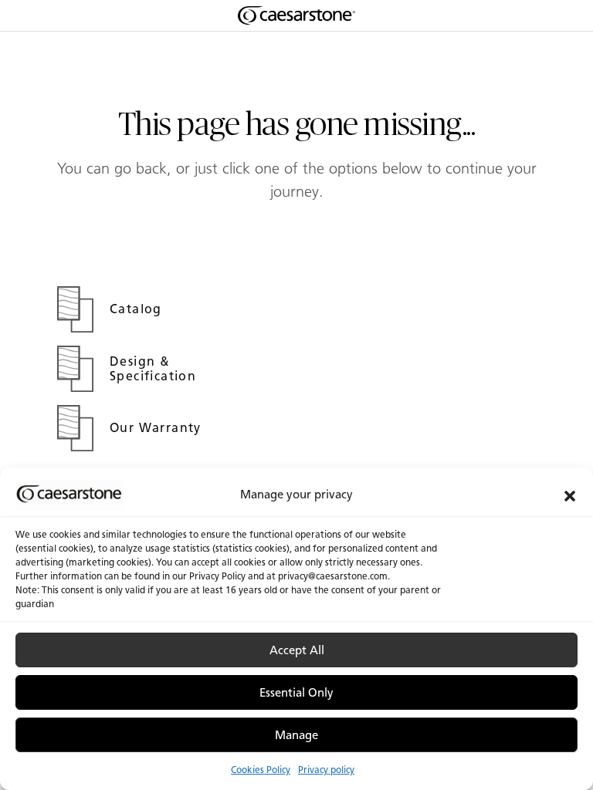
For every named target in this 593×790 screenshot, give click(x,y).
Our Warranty (157, 427)
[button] (570, 494)
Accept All (296, 650)
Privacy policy (326, 769)
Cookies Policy (260, 769)
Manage (296, 735)
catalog (138, 309)
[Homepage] (296, 15)
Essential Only (296, 693)
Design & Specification (155, 368)
